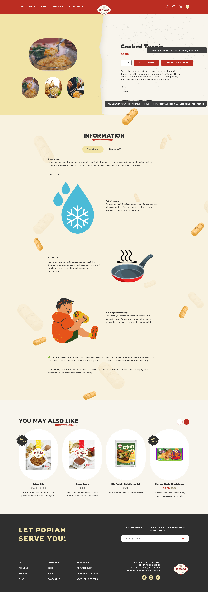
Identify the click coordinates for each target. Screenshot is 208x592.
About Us (23, 568)
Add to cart (146, 62)
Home (21, 562)
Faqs (50, 573)
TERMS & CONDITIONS (87, 573)
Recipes (58, 7)
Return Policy (84, 568)
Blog (50, 568)
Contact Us (54, 579)
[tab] (93, 149)
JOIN (181, 538)
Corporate (76, 7)
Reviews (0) (115, 149)
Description (93, 149)
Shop (44, 7)
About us (26, 7)
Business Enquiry (177, 62)
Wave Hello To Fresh (88, 579)
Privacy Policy (85, 562)
